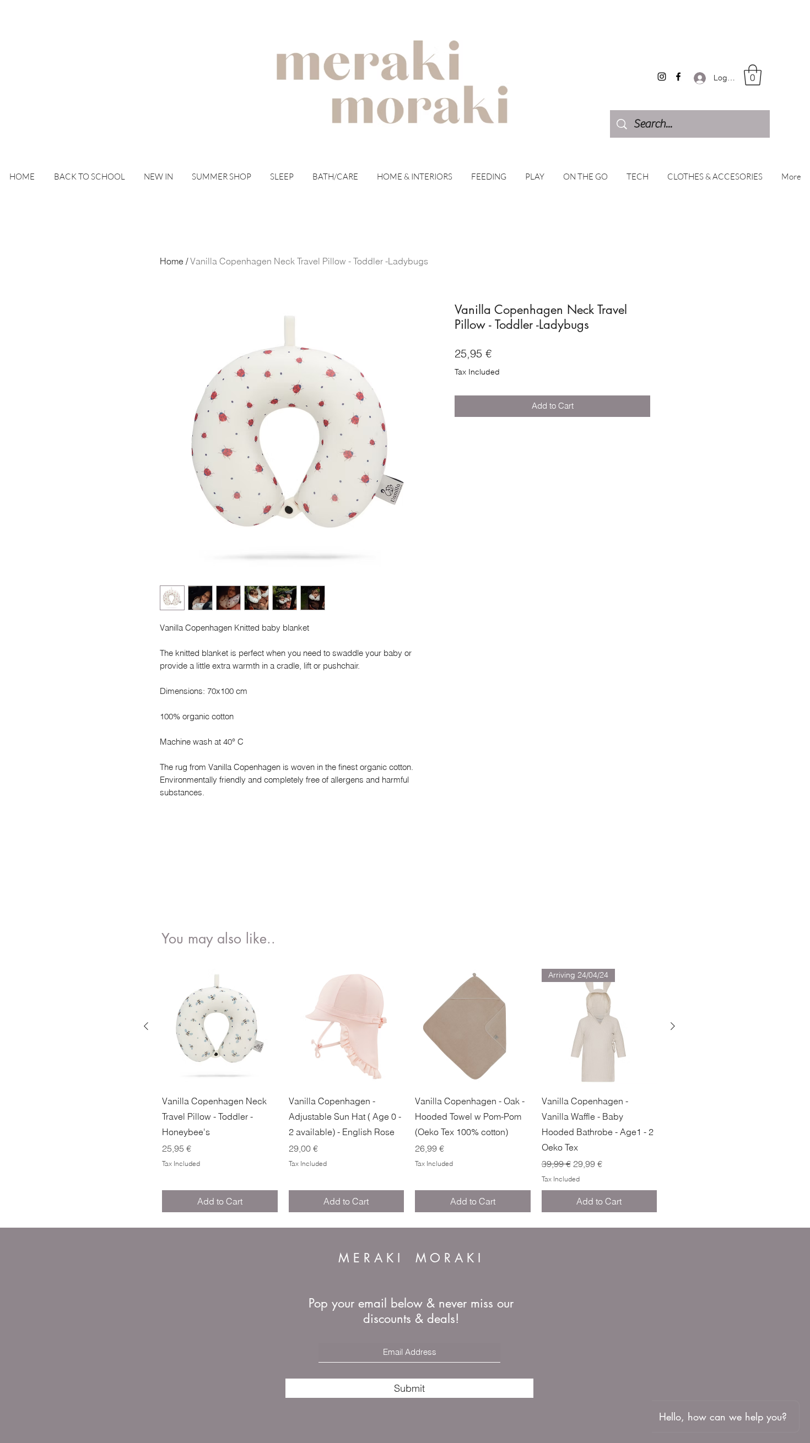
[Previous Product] (146, 1026)
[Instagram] (661, 76)
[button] (753, 74)
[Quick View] (220, 1026)
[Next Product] (672, 1026)
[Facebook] (678, 76)
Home (171, 261)
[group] (409, 1090)
